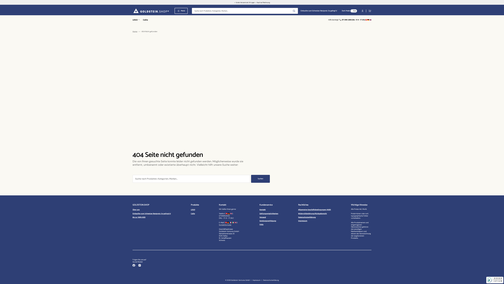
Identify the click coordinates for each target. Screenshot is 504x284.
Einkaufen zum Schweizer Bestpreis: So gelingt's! (152, 213)
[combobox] (245, 11)
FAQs (261, 224)
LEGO (193, 210)
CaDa (193, 213)
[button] (362, 11)
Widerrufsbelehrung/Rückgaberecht (312, 213)
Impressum (302, 221)
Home (135, 32)
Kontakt (262, 210)
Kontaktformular (225, 225)
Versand (262, 217)
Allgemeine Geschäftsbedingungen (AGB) (314, 210)
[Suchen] (294, 11)
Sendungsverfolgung (267, 221)
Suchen (260, 178)
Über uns (136, 210)
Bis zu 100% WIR (139, 217)
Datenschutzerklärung (307, 217)
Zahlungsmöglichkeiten (268, 213)
